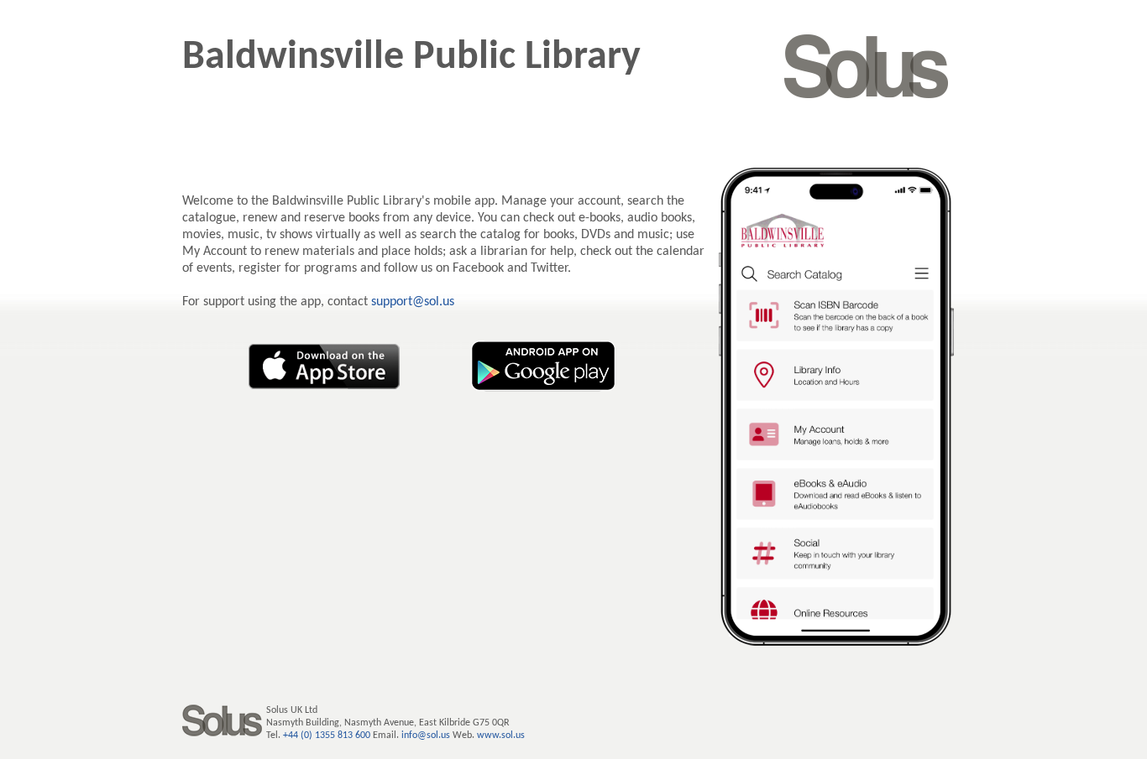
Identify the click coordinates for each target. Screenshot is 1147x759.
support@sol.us (412, 302)
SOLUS (866, 66)
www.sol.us (501, 735)
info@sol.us (425, 735)
